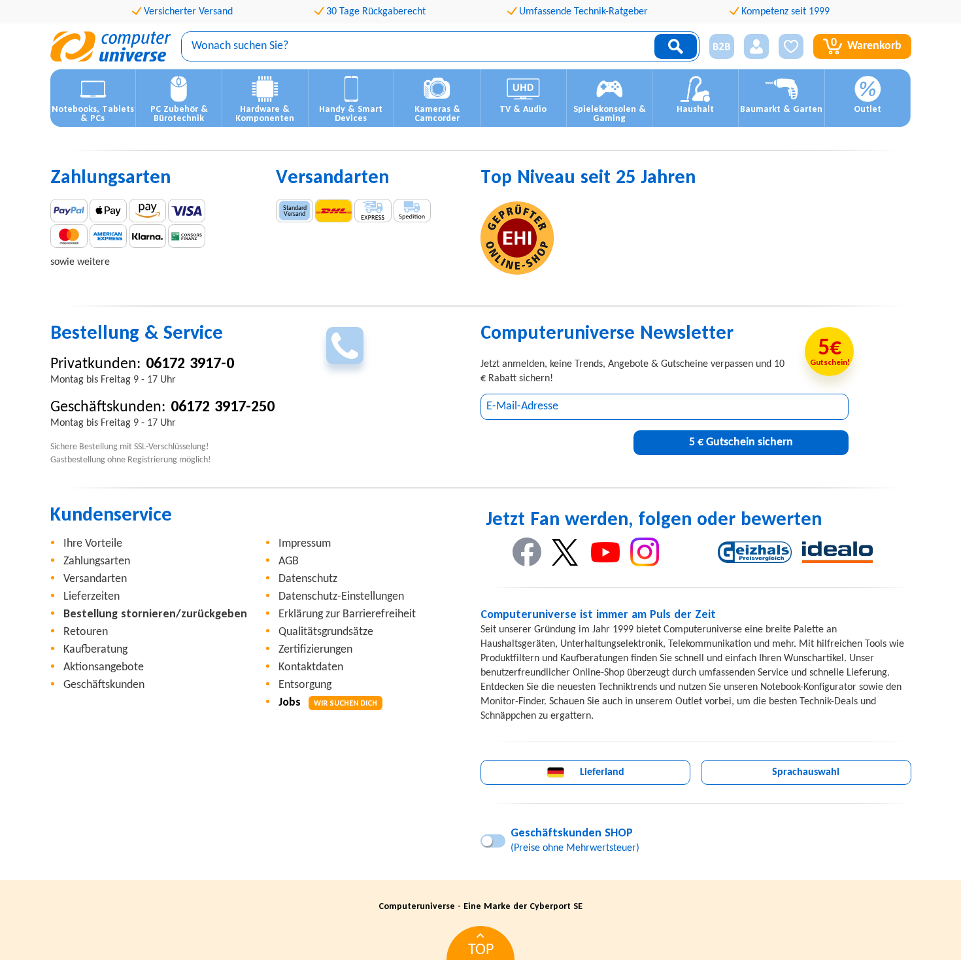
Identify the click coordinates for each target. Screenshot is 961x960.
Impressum (304, 544)
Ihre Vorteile (92, 544)
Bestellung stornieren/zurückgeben (155, 614)
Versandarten (95, 579)
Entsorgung (304, 685)
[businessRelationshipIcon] (721, 46)
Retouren (85, 632)
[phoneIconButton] (344, 345)
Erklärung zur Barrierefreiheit (347, 614)
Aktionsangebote (103, 667)
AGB (288, 561)
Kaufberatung (95, 649)
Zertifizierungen (315, 649)
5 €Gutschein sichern (741, 442)
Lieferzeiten (91, 597)
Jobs (327, 702)
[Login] (756, 46)
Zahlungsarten (96, 561)
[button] (717, 47)
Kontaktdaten (310, 667)
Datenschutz (307, 579)
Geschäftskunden (103, 685)
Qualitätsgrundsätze (325, 632)
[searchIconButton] (675, 46)
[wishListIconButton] (791, 46)
